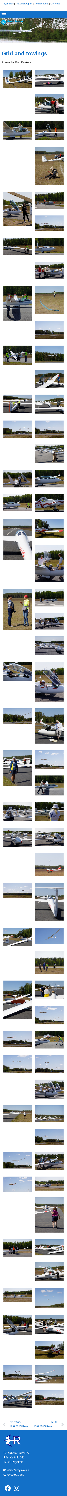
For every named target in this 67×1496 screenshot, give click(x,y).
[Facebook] (7, 1488)
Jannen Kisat (41, 3)
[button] (4, 14)
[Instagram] (16, 1488)
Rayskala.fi (8, 3)
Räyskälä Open (24, 3)
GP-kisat (55, 3)
